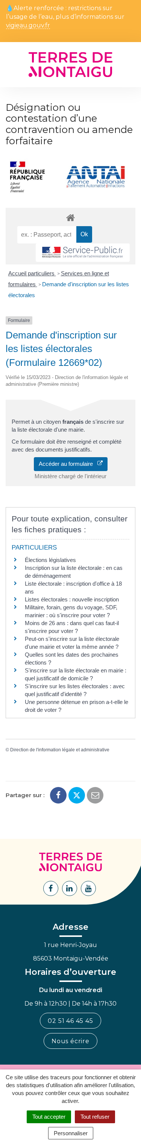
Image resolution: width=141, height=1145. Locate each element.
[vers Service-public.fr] (83, 252)
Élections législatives (50, 560)
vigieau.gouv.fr (28, 26)
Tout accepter (48, 1116)
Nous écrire (70, 1041)
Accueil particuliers (32, 273)
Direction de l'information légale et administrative (59, 749)
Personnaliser (71, 1133)
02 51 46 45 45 (70, 1020)
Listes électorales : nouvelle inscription (72, 599)
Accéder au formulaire (68, 464)
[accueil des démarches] (70, 217)
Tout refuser (94, 1116)
